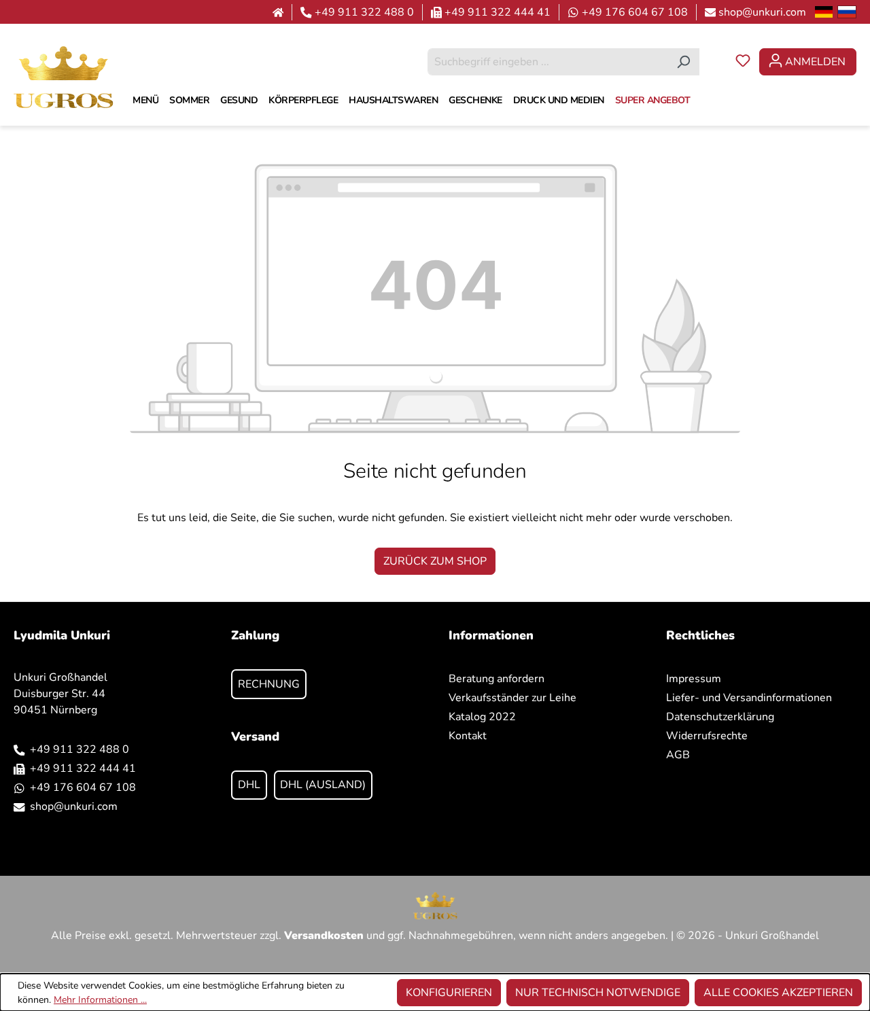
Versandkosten (324, 935)
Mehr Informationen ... (100, 999)
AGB (678, 754)
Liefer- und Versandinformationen (749, 697)
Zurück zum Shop (435, 561)
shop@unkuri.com (762, 12)
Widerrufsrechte (707, 735)
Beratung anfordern (496, 678)
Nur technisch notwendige (597, 992)
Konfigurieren (449, 992)
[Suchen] (683, 61)
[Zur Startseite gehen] (64, 76)
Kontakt (468, 735)
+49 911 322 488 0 (364, 12)
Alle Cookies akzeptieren (778, 992)
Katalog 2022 (482, 716)
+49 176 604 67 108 (635, 12)
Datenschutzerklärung (720, 716)
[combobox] (548, 61)
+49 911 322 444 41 (498, 12)
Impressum (693, 678)
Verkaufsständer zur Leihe (512, 697)
